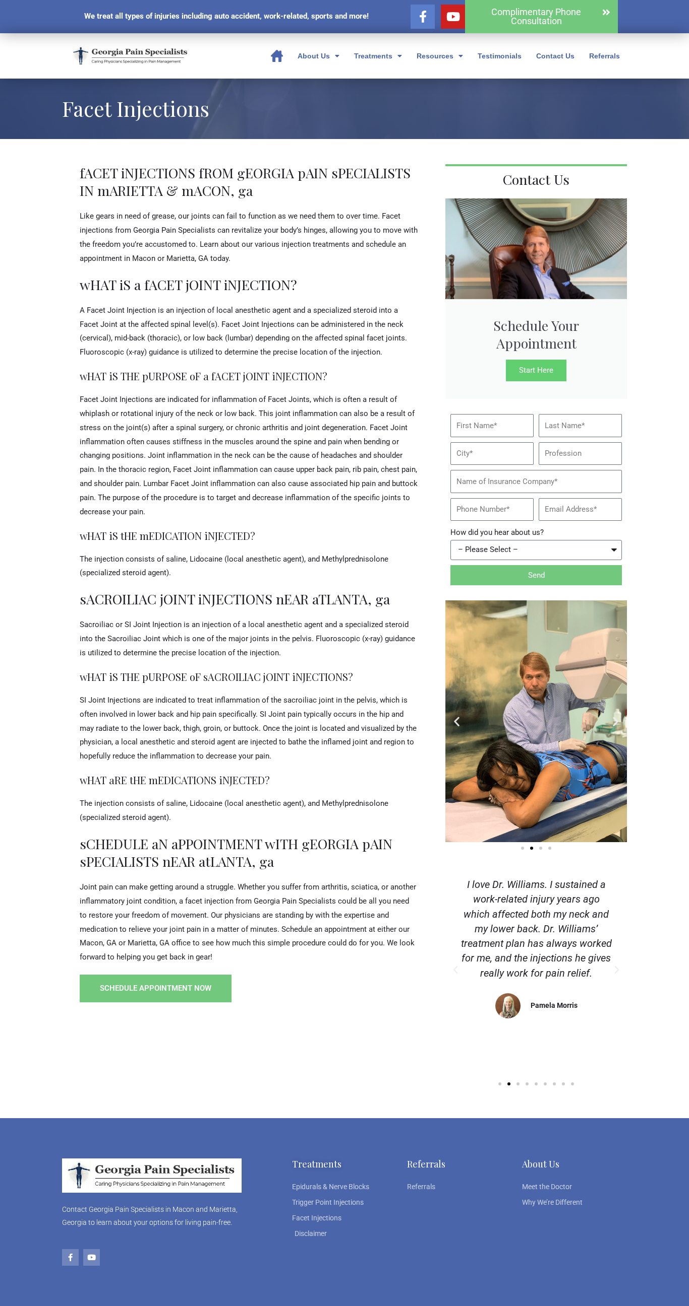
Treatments (373, 56)
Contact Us (555, 56)
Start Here (536, 370)
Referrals (604, 56)
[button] (456, 721)
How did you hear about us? (497, 532)
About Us (314, 56)
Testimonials (500, 56)
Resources (435, 56)
